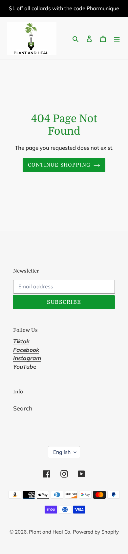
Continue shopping (59, 165)
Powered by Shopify (96, 532)
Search (22, 408)
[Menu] (117, 38)
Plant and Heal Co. (50, 532)
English (62, 452)
